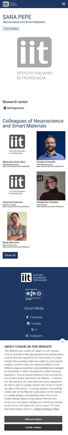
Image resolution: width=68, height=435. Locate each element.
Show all (10, 255)
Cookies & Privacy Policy (46, 409)
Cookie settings (33, 427)
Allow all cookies (33, 419)
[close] (62, 341)
